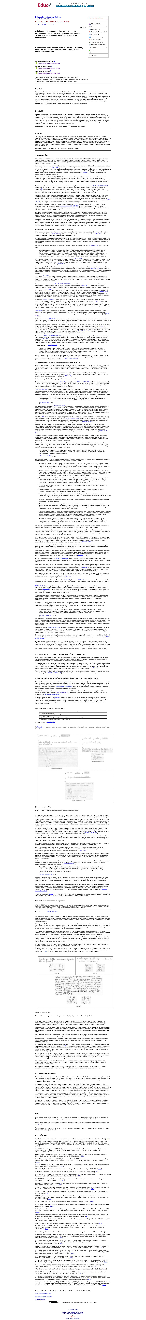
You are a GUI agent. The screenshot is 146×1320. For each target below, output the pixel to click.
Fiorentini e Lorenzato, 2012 (54, 672)
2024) (77, 205)
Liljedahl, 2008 (61, 263)
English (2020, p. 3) (40, 585)
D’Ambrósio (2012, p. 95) (84, 330)
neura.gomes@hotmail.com (43, 1293)
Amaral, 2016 (101, 326)
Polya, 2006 (68, 375)
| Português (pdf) (102, 32)
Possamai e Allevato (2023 (50, 694)
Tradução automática (97, 42)
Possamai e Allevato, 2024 (91, 832)
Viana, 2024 (55, 167)
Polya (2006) (46, 338)
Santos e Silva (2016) (59, 405)
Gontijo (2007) (78, 258)
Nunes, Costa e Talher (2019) (100, 185)
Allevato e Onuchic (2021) (83, 381)
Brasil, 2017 (86, 172)
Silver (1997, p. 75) (95, 268)
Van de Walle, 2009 (44, 402)
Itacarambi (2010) (51, 722)
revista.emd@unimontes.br (73, 1318)
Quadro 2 (50, 894)
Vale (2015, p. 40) (53, 318)
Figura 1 (39, 727)
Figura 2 (46, 951)
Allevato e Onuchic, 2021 (46, 455)
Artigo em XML (95, 34)
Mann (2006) (48, 289)
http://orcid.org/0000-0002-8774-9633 (49, 68)
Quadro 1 (57, 697)
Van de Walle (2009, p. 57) (41, 389)
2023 (74, 205)
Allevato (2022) (46, 589)
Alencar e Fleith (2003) (48, 299)
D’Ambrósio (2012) (103, 291)
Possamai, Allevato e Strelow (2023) (64, 686)
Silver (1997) (46, 275)
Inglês (98, 29)
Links (107, 1139)
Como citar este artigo (97, 37)
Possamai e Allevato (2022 (65, 205)
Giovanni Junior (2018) (52, 911)
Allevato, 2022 (81, 579)
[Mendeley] (90, 50)
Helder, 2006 (95, 667)
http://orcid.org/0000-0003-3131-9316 (49, 73)
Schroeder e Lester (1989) (72, 418)
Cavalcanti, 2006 (56, 233)
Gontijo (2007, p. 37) (94, 245)
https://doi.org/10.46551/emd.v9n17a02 (44, 24)
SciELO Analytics (96, 23)
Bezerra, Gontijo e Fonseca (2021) (63, 283)
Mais (92, 50)
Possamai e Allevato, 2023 (46, 615)
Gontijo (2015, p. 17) (52, 345)
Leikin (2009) (98, 233)
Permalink (93, 55)
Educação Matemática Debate (48, 17)
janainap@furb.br (40, 1299)
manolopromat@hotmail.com (43, 1296)
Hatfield (43, 416)
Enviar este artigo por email (98, 44)
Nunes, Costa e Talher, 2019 (72, 358)
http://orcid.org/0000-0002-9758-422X (49, 63)
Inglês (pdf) (94, 32)
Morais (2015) (38, 310)
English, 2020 (67, 579)
